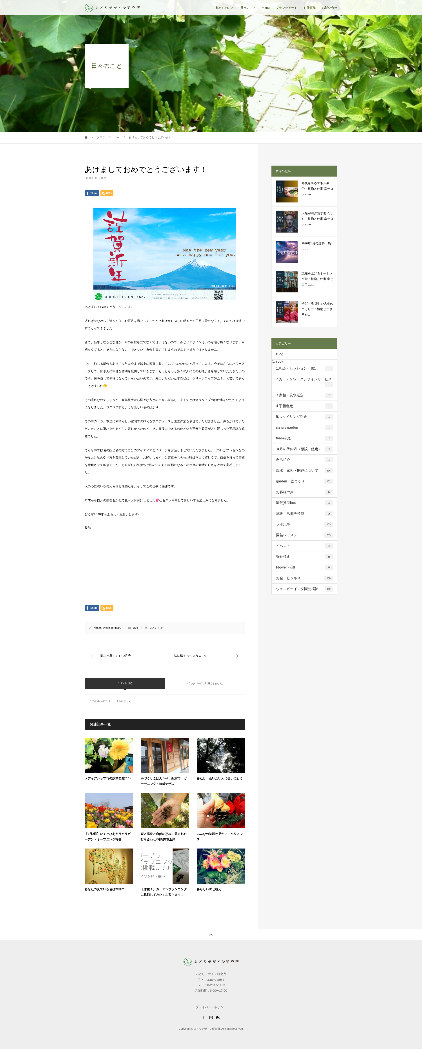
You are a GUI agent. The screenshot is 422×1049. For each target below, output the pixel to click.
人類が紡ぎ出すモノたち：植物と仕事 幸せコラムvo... (317, 219)
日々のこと (248, 7)
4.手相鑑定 (303, 406)
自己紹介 (303, 460)
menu (266, 7)
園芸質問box (303, 503)
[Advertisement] (165, 572)
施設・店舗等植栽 (303, 513)
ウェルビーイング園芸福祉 (303, 589)
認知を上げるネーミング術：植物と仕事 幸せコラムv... (317, 279)
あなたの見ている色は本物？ (105, 889)
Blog (104, 178)
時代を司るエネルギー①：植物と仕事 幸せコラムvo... (317, 189)
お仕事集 (310, 7)
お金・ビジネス (303, 578)
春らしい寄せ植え (209, 889)
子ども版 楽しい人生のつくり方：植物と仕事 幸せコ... (317, 309)
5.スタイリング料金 (303, 417)
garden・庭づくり (303, 481)
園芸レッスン (303, 535)
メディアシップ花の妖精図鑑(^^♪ (108, 778)
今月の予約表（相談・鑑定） (303, 449)
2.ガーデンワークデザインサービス (304, 381)
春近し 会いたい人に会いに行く (220, 778)
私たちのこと (225, 7)
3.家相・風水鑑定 (303, 395)
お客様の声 (303, 492)
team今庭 (303, 438)
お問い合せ (329, 7)
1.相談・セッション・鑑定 (303, 368)
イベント (303, 546)
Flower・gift (303, 567)
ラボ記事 (303, 524)
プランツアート (286, 7)
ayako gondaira (112, 627)
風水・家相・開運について (303, 470)
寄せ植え (303, 556)
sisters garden (303, 427)
